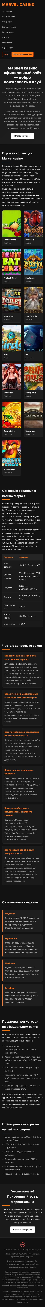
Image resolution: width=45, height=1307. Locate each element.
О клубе (5, 37)
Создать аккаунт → (22, 1229)
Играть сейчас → (22, 136)
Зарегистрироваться (22, 54)
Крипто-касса (8, 32)
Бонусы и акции (9, 27)
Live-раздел (7, 22)
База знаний (7, 43)
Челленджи (7, 11)
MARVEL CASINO (18, 4)
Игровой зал (7, 48)
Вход (6, 54)
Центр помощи (8, 16)
